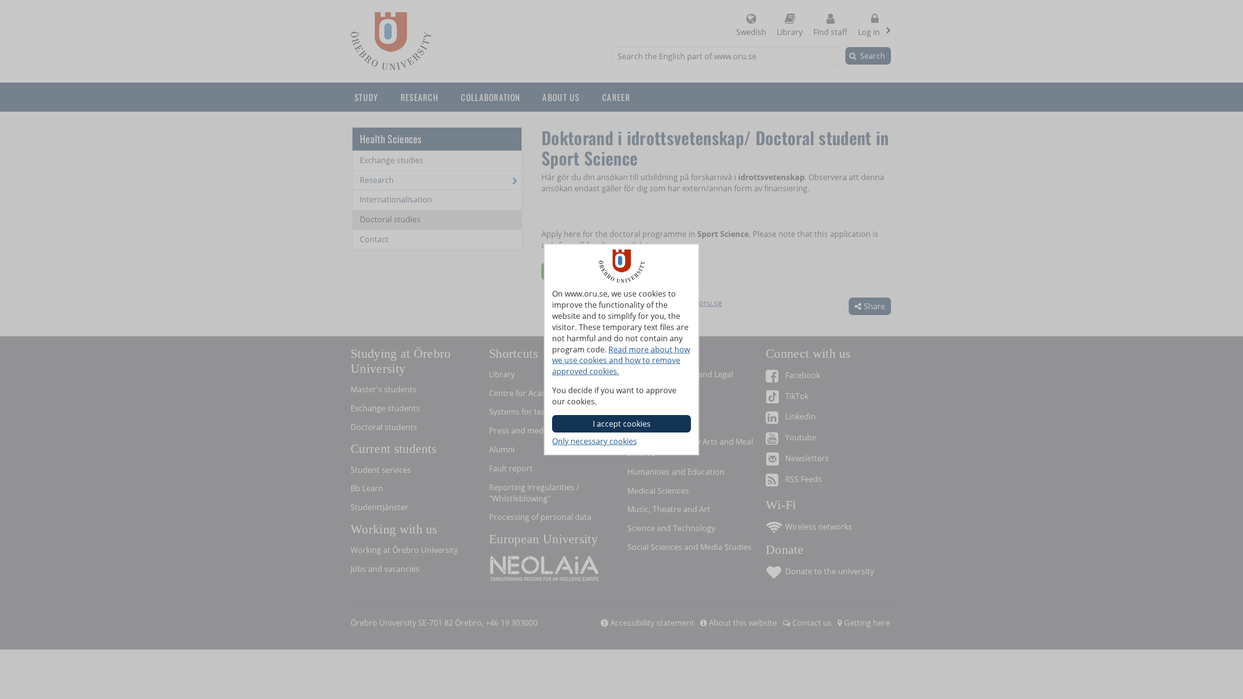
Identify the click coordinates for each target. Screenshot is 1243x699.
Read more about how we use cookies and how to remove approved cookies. (621, 360)
